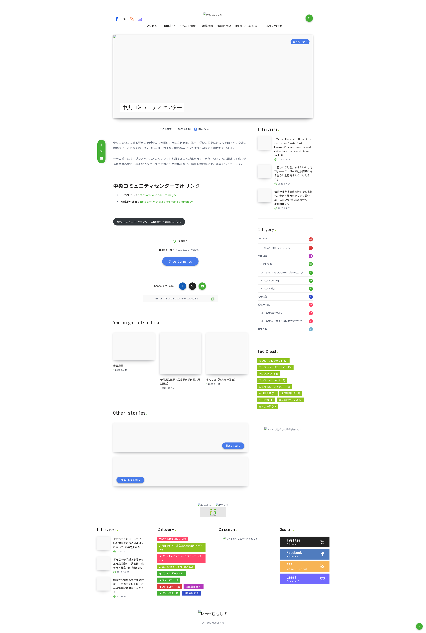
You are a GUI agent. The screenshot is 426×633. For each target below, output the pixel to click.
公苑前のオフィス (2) (290, 400)
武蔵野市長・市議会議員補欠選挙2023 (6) (180, 547)
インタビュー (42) (169, 586)
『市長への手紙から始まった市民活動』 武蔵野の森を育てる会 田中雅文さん (128, 563)
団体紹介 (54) (194, 586)
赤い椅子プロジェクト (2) (273, 360)
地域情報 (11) (191, 593)
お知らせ (262, 329)
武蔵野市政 (224, 25)
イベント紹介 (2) (168, 580)
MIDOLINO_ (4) (268, 373)
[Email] (140, 18)
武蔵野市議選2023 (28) (172, 539)
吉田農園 (118, 365)
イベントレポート (270, 280)
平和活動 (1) (266, 400)
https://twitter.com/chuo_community (166, 202)
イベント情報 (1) (168, 593)
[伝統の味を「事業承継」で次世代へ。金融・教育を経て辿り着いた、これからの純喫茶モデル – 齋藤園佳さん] (264, 195)
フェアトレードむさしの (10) (275, 367)
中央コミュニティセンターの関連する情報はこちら (149, 222)
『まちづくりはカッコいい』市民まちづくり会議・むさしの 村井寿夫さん (128, 543)
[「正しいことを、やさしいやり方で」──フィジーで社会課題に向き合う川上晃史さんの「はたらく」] (264, 171)
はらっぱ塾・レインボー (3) (274, 386)
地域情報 (207, 25)
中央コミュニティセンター (187, 249)
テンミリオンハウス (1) (272, 380)
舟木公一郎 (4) (267, 406)
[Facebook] (116, 18)
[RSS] (132, 18)
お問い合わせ (274, 25)
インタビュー (152, 25)
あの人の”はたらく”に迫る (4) (176, 567)
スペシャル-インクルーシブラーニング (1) (180, 558)
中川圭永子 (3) (267, 393)
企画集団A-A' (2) (290, 393)
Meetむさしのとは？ (247, 25)
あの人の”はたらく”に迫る (275, 247)
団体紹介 (169, 25)
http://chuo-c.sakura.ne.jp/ (157, 195)
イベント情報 (188, 25)
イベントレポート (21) (172, 573)
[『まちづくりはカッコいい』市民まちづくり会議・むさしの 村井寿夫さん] (103, 543)
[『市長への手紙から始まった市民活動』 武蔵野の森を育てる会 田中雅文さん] (103, 563)
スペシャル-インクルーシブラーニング (282, 272)
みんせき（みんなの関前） (221, 379)
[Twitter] (124, 18)
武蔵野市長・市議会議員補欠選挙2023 (282, 321)
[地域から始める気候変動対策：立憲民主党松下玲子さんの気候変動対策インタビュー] (103, 584)
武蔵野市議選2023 (271, 313)
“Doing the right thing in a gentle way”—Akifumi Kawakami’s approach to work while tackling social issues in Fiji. (293, 147)
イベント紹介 (268, 288)
